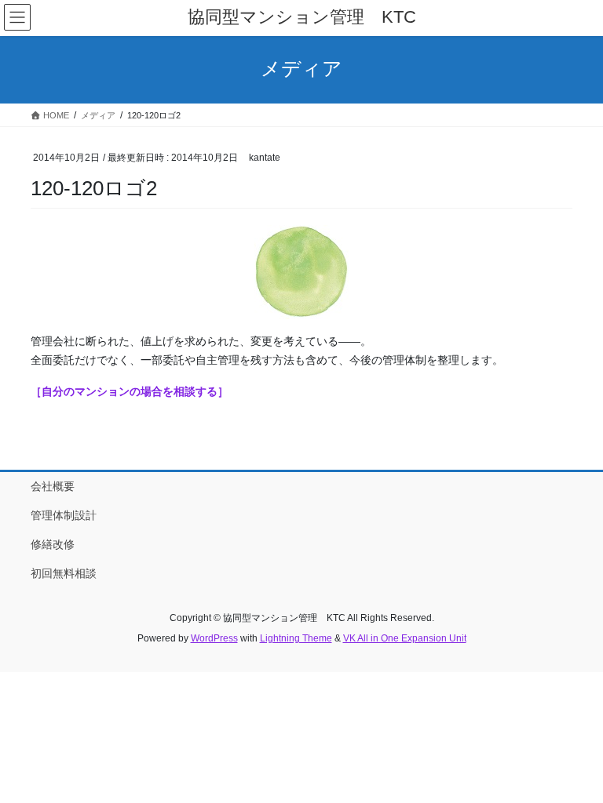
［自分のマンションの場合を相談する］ (129, 391)
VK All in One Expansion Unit (404, 638)
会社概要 (53, 486)
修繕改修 (53, 544)
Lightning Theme (296, 638)
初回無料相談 (64, 573)
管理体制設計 (64, 515)
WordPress (214, 638)
